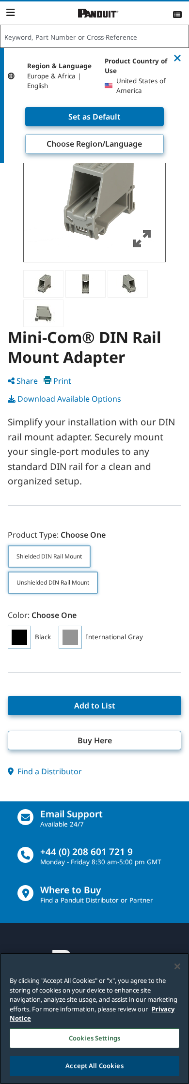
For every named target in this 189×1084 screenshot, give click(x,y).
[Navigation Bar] (10, 12)
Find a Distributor (49, 771)
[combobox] (94, 36)
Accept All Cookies (94, 1065)
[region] (94, 1018)
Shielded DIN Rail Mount (49, 556)
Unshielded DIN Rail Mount (52, 582)
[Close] (177, 966)
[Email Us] (25, 817)
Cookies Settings (94, 1038)
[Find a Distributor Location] (25, 893)
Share (27, 381)
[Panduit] (98, 13)
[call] (25, 855)
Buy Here (95, 740)
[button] (94, 191)
